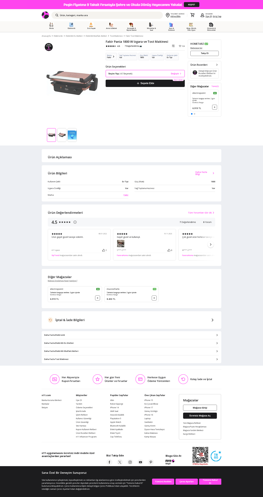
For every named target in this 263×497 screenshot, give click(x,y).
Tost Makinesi (116, 36)
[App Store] (51, 463)
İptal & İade (81, 411)
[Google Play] (70, 463)
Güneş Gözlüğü (151, 411)
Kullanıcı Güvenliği (83, 418)
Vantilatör (148, 422)
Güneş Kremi (149, 426)
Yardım (79, 404)
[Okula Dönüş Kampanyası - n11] (131, 4)
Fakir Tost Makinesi (134, 36)
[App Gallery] (87, 463)
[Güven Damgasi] (216, 456)
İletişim (45, 407)
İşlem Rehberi (82, 415)
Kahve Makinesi (151, 433)
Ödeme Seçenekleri (84, 407)
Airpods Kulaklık (117, 415)
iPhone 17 (148, 407)
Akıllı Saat (114, 411)
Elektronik (58, 36)
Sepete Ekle (147, 83)
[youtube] (140, 464)
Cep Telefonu (116, 437)
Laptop (147, 418)
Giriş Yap (217, 16)
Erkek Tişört (115, 433)
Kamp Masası (150, 437)
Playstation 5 (115, 418)
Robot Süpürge (116, 404)
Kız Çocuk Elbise (151, 404)
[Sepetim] (192, 15)
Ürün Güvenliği (82, 422)
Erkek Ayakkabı (116, 429)
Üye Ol (208, 16)
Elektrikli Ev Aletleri (74, 36)
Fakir (126, 195)
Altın (112, 400)
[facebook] (109, 464)
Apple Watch (115, 422)
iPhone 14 (114, 407)
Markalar (45, 404)
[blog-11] (173, 462)
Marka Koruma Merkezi (51, 400)
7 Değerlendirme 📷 (133, 46)
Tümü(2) (215, 86)
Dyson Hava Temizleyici (154, 429)
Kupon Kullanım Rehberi (86, 429)
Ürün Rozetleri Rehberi (85, 433)
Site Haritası (81, 426)
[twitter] (120, 464)
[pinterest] (151, 464)
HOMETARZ (197, 43)
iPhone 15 (148, 400)
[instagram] (130, 464)
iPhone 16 (148, 415)
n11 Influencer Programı (86, 437)
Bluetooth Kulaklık (118, 426)
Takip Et (205, 53)
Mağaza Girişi (200, 407)
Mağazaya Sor (196, 48)
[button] (192, 114)
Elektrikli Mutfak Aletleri (96, 36)
